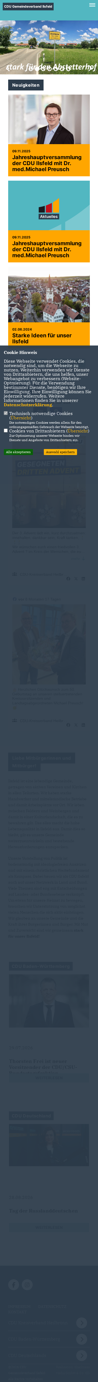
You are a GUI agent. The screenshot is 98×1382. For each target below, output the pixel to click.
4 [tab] (49, 69)
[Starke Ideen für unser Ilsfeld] (49, 307)
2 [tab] (37, 69)
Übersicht (21, 417)
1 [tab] (31, 69)
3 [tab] (43, 69)
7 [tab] (68, 69)
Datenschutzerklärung (28, 404)
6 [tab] (62, 69)
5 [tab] (56, 69)
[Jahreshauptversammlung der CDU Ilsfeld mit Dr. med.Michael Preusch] (49, 122)
